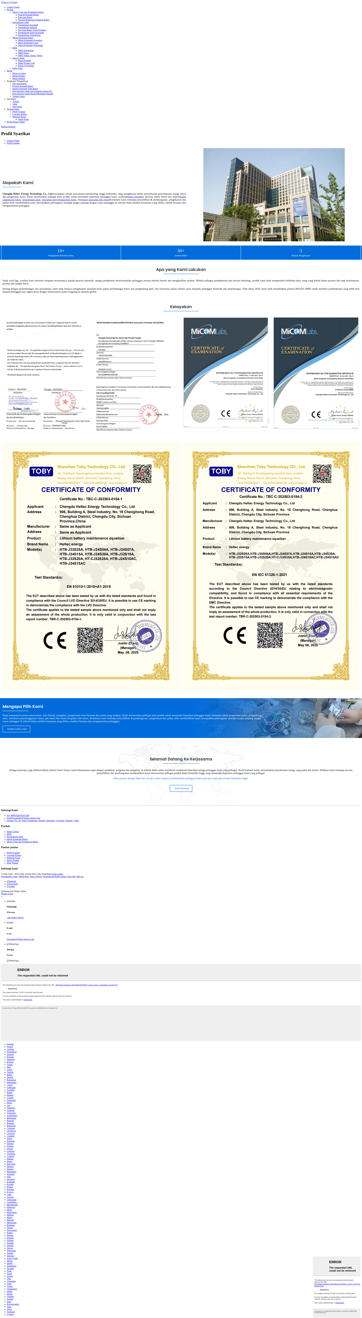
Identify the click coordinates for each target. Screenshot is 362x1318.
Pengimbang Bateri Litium (54, 876)
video (14, 104)
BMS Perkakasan (26, 50)
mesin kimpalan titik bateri (95, 199)
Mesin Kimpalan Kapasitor (30, 40)
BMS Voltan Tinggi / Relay (30, 55)
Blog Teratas (12, 863)
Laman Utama (13, 7)
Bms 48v (72, 876)
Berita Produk (18, 76)
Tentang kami (13, 109)
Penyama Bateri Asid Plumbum (32, 30)
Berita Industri (18, 78)
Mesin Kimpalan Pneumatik (30, 45)
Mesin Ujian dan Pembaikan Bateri (28, 12)
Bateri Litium (18, 58)
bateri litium (134, 196)
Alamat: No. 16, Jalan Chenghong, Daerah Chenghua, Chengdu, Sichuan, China (43, 820)
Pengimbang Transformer (29, 35)
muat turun (17, 106)
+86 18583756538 (15, 918)
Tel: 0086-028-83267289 (18, 815)
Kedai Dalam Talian (16, 122)
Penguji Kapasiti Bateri (28, 15)
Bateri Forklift (24, 60)
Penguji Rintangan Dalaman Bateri (33, 20)
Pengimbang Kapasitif (28, 25)
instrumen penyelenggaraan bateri (59, 199)
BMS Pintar (23, 53)
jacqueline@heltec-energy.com (20, 939)
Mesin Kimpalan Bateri (22, 38)
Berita (9, 71)
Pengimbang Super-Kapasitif (31, 32)
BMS (14, 48)
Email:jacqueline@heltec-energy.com (23, 818)
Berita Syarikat (19, 73)
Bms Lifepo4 (36, 876)
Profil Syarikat (18, 111)
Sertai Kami (23, 119)
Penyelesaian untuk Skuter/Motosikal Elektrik (32, 94)
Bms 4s (80, 876)
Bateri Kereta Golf (26, 63)
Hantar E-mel (7, 894)
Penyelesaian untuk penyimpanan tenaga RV (32, 91)
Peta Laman (57, 874)
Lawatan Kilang (19, 114)
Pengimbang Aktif (20, 22)
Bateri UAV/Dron (26, 66)
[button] (16, 729)
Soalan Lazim (18, 96)
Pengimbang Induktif (27, 27)
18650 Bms (24, 876)
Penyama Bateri (25, 17)
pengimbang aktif (31, 199)
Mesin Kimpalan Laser (28, 43)
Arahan (15, 101)
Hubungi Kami (19, 117)
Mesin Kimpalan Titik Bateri (25, 89)
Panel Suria (17, 68)
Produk (10, 9)
